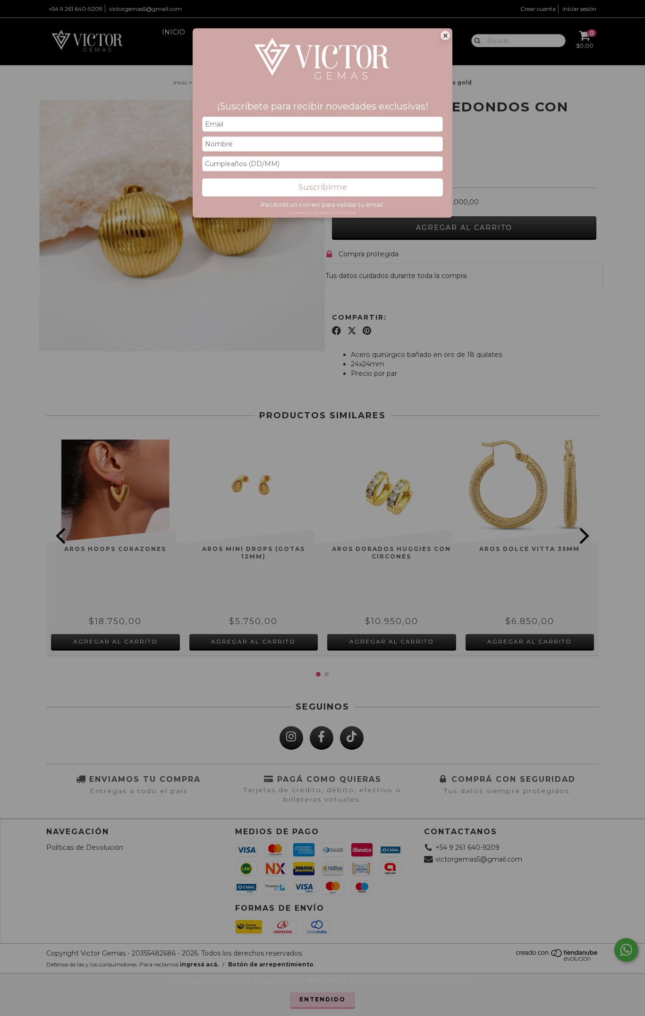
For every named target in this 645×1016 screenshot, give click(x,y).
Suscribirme (322, 187)
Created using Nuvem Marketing (322, 212)
